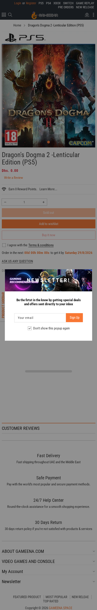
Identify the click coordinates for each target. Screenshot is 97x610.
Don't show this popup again (51, 329)
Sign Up (74, 318)
